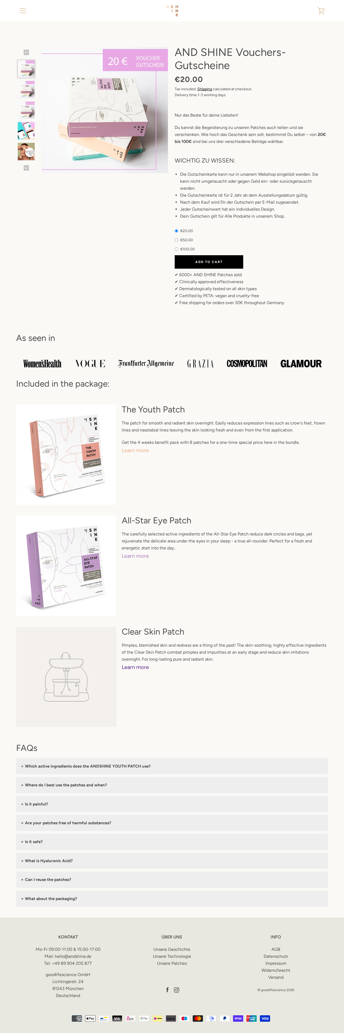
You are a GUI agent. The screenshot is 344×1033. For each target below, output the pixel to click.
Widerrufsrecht (275, 970)
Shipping (204, 89)
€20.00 (186, 231)
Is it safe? (32, 841)
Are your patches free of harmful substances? (66, 822)
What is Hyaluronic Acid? (47, 860)
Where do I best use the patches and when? (64, 785)
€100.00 (187, 249)
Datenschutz (276, 956)
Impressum (276, 963)
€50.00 (186, 240)
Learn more (136, 450)
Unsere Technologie (172, 956)
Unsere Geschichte (171, 949)
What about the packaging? (49, 898)
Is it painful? (34, 804)
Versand (276, 977)
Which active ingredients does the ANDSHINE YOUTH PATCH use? (86, 766)
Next (26, 168)
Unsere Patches (172, 963)
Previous (26, 52)
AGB (275, 949)
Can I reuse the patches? (46, 879)
